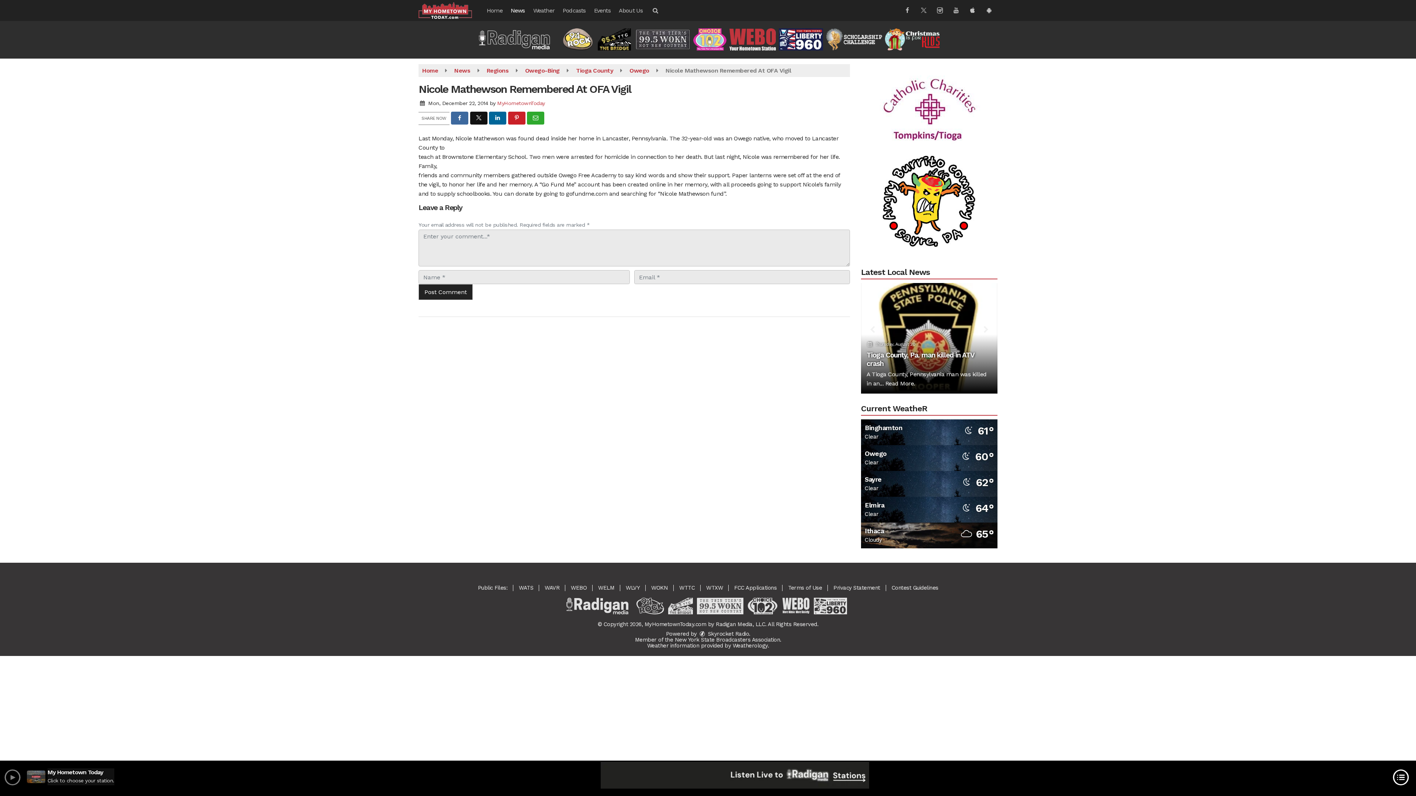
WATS (526, 587)
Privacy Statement (856, 587)
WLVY (633, 587)
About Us (631, 10)
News (518, 10)
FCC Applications (755, 587)
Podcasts (574, 10)
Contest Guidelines (915, 587)
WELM (606, 587)
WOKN (659, 587)
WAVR (552, 587)
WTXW (714, 587)
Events (602, 10)
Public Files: (493, 587)
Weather (544, 10)
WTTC (687, 587)
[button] (655, 10)
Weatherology (750, 645)
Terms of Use (805, 587)
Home (495, 10)
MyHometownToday (521, 103)
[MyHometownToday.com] (451, 10)
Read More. (900, 383)
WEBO (579, 587)
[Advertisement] (929, 85)
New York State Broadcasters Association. (728, 639)
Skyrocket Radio (727, 634)
